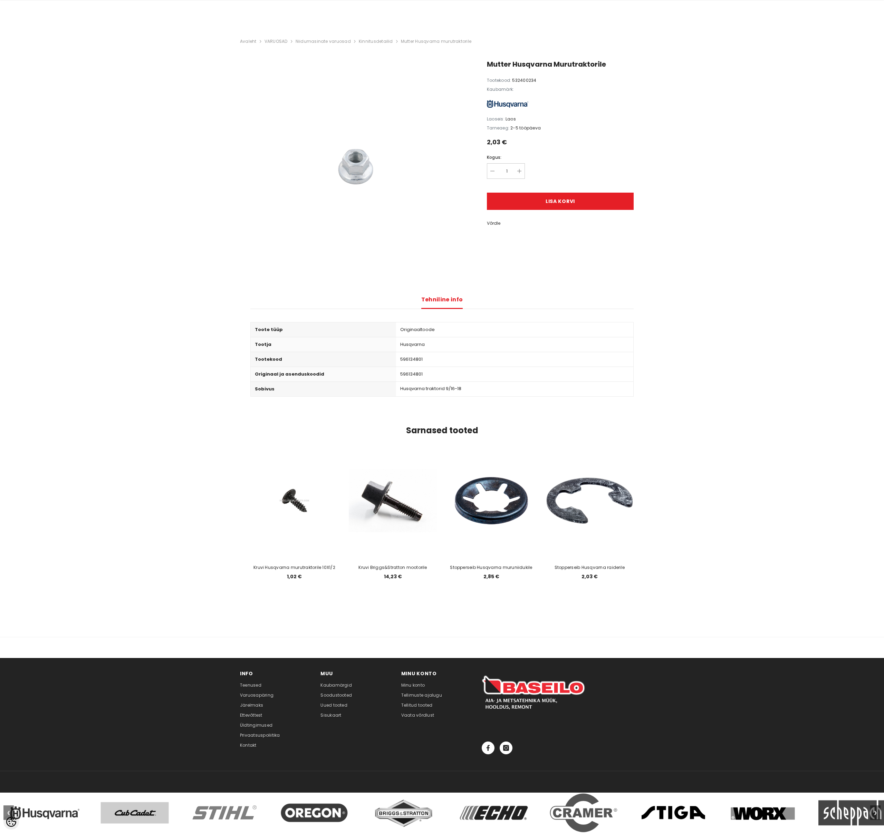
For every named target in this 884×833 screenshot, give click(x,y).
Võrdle (493, 223)
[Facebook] (488, 748)
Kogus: (494, 157)
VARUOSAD (276, 41)
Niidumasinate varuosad (323, 41)
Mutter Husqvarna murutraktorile (436, 41)
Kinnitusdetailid (376, 41)
